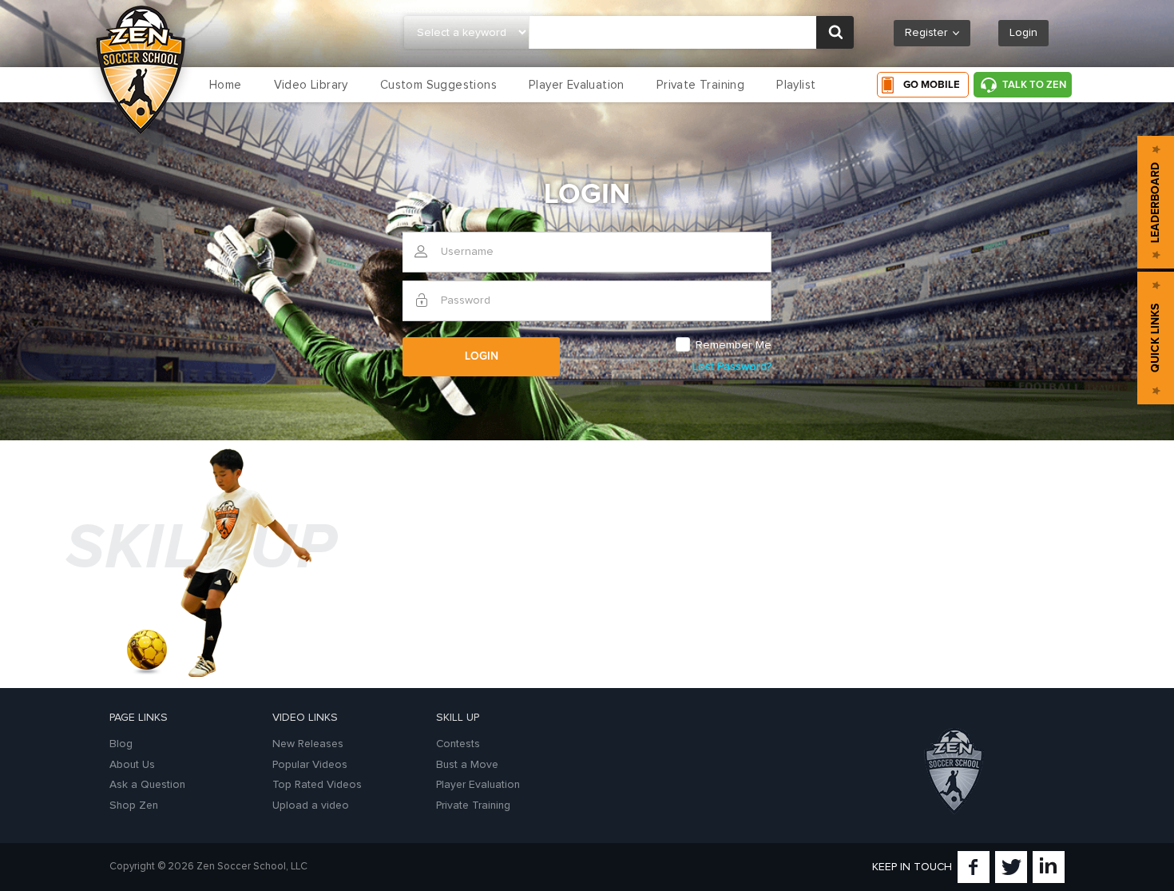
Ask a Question (147, 784)
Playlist (795, 85)
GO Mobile (931, 85)
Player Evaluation (577, 85)
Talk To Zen (1034, 85)
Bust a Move (467, 764)
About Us (132, 764)
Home (225, 85)
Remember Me (733, 345)
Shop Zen (133, 805)
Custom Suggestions (438, 85)
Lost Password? (731, 366)
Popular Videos (309, 764)
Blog (121, 744)
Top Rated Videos (317, 784)
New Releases (307, 744)
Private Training (700, 85)
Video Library (311, 85)
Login (1023, 32)
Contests (458, 744)
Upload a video (310, 805)
